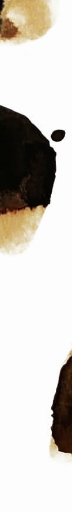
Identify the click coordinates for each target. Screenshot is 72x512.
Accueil (29, 2)
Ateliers (36, 2)
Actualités (51, 2)
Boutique (59, 2)
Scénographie (46, 2)
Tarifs (55, 2)
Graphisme (41, 2)
